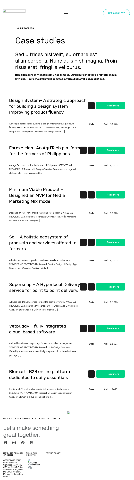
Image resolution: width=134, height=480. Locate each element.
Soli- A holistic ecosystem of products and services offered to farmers (42, 242)
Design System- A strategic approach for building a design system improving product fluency (47, 106)
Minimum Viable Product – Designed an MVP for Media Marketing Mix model (37, 195)
